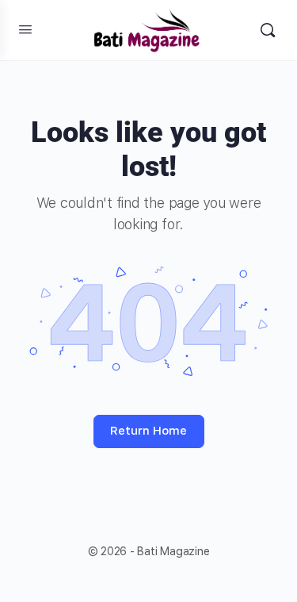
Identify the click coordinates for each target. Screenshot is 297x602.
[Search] (267, 30)
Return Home (148, 431)
